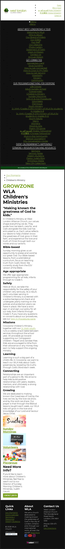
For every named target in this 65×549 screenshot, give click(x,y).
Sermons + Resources (10, 518)
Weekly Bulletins (12, 521)
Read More (35, 532)
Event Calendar (12, 515)
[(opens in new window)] (32, 542)
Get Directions (50, 528)
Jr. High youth (28, 328)
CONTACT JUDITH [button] (10, 495)
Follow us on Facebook (26, 535)
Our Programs (11, 512)
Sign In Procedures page (23, 319)
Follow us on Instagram (34, 535)
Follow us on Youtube (30, 535)
